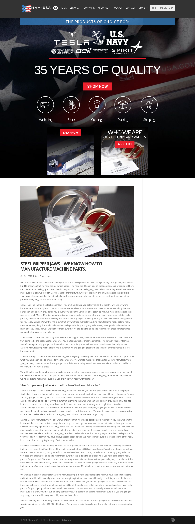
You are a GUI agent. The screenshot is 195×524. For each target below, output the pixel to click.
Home (64, 8)
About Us (103, 8)
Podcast (117, 8)
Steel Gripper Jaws (43, 276)
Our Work (89, 8)
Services (74, 8)
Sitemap (66, 520)
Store (142, 8)
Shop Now (97, 86)
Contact (130, 8)
